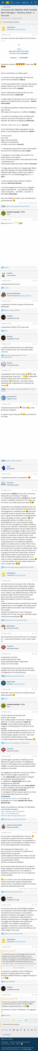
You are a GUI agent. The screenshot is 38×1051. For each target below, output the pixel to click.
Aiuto (12, 1044)
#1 (36, 35)
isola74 (9, 273)
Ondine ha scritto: (7, 951)
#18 (36, 905)
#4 (36, 301)
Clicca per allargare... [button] (19, 968)
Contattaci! (4, 1042)
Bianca (9, 363)
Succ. (19, 1020)
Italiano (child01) (8, 1039)
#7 (36, 370)
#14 (36, 689)
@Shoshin (8, 223)
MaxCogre (11, 626)
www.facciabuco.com (12, 798)
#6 (36, 344)
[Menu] (2, 2)
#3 (36, 280)
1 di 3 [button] (13, 1020)
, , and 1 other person (18, 390)
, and (12, 310)
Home (18, 1044)
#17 (36, 832)
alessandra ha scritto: (8, 999)
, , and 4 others (13, 934)
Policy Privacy (5, 1044)
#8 (36, 404)
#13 (36, 654)
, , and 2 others (15, 620)
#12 (36, 633)
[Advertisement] (19, 244)
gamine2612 (11, 396)
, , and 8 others (19, 567)
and (14, 676)
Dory (9, 466)
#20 (36, 995)
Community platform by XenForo (17, 1047)
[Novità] (32, 2)
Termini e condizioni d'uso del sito (20, 1042)
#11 (36, 580)
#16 (36, 756)
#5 (36, 323)
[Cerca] (36, 2)
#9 (36, 474)
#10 (36, 490)
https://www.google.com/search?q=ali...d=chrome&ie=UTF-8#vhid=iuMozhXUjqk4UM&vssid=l (13, 813)
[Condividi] (33, 35)
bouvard (10, 483)
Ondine (10, 316)
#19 (36, 947)
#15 (36, 712)
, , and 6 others (17, 206)
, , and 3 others (15, 819)
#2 (36, 219)
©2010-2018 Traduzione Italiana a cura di (16, 1049)
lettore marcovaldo (14, 825)
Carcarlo (10, 646)
